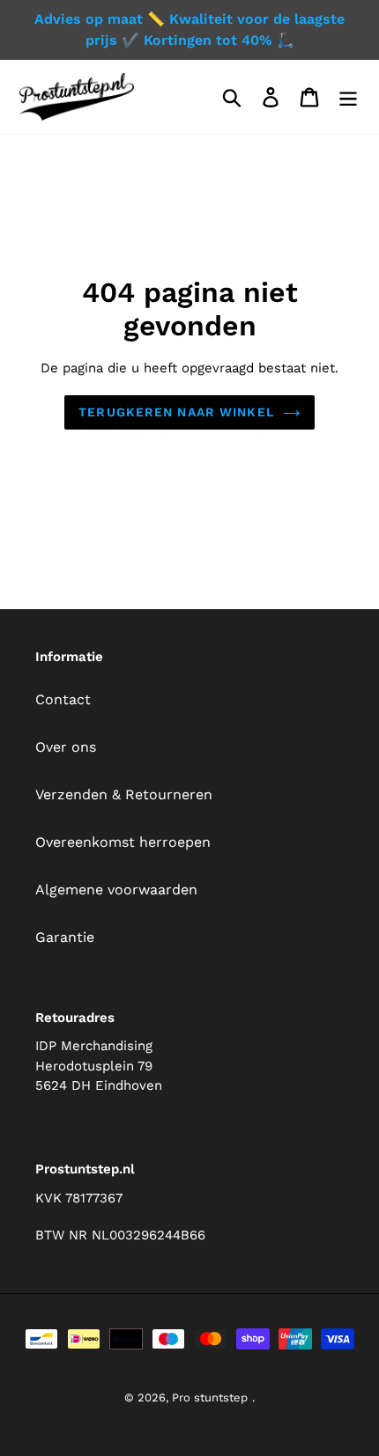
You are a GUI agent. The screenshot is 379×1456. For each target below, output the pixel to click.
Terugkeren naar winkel (176, 412)
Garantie (64, 937)
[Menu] (348, 97)
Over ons (65, 747)
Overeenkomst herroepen (123, 842)
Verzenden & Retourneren (123, 794)
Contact (63, 699)
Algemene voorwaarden (116, 889)
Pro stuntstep (210, 1397)
